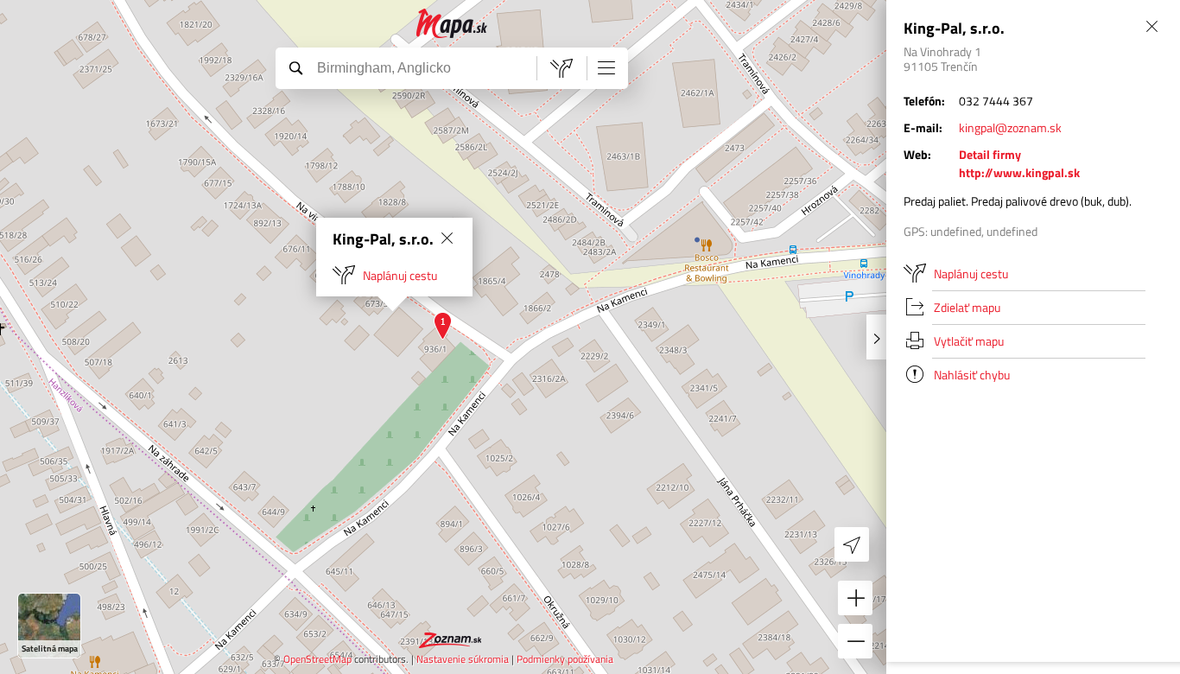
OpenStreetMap (317, 659)
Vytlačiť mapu (969, 341)
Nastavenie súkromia (462, 659)
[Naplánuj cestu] (561, 68)
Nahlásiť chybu (972, 375)
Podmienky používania (565, 659)
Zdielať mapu (967, 307)
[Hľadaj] (295, 67)
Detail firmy (990, 154)
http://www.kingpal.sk (1019, 172)
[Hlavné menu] (606, 67)
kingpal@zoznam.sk (1010, 127)
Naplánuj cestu (400, 275)
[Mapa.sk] (452, 24)
